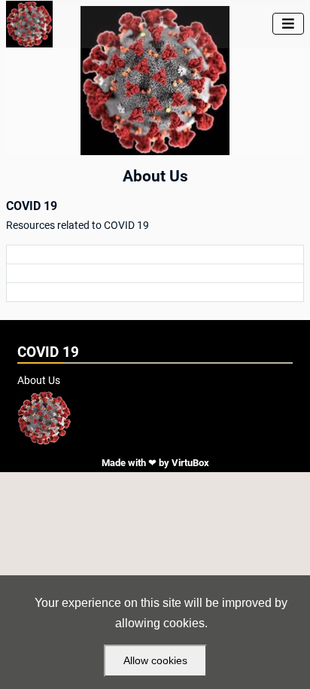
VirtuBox (190, 462)
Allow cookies (155, 660)
